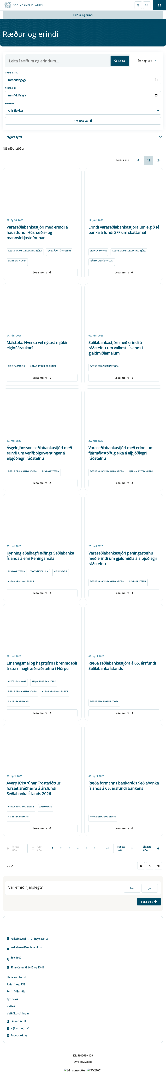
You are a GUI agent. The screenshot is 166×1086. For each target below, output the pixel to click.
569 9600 (16, 957)
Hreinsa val (81, 121)
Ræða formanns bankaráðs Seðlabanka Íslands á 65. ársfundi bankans (124, 785)
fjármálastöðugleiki (59, 250)
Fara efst (147, 901)
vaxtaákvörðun (39, 571)
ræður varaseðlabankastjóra (25, 250)
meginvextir (60, 571)
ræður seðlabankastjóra (104, 366)
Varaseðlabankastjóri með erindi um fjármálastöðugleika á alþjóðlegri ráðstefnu (121, 453)
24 (158, 160)
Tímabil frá (11, 72)
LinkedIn (16, 1021)
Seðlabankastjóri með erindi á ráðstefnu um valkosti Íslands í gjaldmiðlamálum (116, 348)
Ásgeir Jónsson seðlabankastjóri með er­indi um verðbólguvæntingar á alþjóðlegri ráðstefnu (39, 453)
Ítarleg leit (145, 61)
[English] (138, 5)
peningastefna (50, 471)
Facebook (17, 1035)
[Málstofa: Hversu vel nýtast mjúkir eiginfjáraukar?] (42, 308)
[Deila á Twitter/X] (149, 865)
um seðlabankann (18, 701)
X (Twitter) (17, 1028)
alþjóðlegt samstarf (43, 681)
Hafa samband (16, 977)
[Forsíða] (35, 5)
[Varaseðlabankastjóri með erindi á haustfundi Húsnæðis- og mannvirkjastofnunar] (42, 192)
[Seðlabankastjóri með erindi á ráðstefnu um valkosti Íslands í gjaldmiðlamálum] (124, 308)
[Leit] (146, 5)
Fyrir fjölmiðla (16, 991)
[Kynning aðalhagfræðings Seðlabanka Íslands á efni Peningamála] (42, 518)
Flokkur (9, 103)
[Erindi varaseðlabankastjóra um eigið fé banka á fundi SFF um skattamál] (124, 192)
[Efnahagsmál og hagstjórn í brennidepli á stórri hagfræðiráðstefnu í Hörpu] (42, 628)
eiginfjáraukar (98, 250)
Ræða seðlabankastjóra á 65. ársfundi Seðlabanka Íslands (122, 665)
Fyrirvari (12, 999)
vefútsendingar (17, 681)
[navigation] (159, 5)
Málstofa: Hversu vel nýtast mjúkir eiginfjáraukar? (37, 345)
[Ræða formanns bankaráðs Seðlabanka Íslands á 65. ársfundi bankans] (124, 748)
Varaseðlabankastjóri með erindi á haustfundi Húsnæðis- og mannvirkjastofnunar (37, 232)
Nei (132, 888)
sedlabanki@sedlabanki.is (26, 947)
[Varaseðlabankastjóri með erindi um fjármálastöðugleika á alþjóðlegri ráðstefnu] (124, 413)
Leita (121, 61)
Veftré (11, 1006)
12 (148, 160)
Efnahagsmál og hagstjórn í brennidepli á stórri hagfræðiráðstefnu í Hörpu (42, 665)
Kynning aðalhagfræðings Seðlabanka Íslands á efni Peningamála (40, 555)
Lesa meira (40, 272)
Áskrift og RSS (16, 984)
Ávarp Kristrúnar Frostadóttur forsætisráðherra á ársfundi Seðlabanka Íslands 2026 (33, 788)
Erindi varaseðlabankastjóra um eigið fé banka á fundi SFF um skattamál (124, 229)
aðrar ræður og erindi (43, 366)
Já (150, 888)
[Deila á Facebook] (141, 865)
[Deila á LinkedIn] (158, 865)
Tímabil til (11, 88)
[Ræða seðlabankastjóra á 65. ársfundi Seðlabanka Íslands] (124, 628)
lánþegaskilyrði (17, 260)
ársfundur (45, 806)
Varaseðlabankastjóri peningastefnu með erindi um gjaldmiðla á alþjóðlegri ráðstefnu (123, 558)
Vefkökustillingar (18, 1013)
